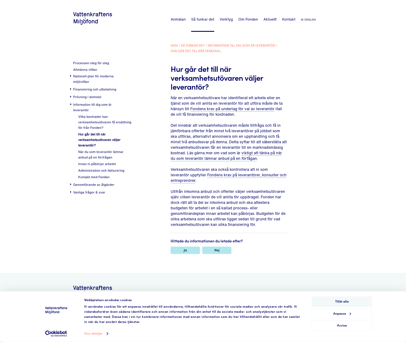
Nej (216, 250)
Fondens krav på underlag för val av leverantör (232, 108)
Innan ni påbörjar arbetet (97, 163)
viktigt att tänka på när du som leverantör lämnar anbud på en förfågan (226, 155)
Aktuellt (270, 19)
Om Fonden (248, 19)
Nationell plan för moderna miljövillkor (93, 79)
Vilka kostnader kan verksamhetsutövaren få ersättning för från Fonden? (104, 122)
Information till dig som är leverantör (92, 107)
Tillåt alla (342, 301)
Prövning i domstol (87, 97)
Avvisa (342, 325)
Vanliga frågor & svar (89, 192)
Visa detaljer (93, 333)
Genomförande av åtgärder (93, 184)
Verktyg (226, 19)
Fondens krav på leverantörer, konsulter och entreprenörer (229, 177)
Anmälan (178, 19)
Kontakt (288, 19)
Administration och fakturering (101, 170)
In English (308, 19)
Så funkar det (202, 19)
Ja (185, 250)
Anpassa (339, 313)
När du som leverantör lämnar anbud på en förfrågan (100, 154)
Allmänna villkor (85, 69)
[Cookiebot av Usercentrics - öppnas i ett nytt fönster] (56, 334)
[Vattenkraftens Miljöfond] (92, 25)
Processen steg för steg (91, 63)
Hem (174, 45)
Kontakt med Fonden (94, 177)
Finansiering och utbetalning (94, 89)
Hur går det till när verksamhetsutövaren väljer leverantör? (99, 139)
